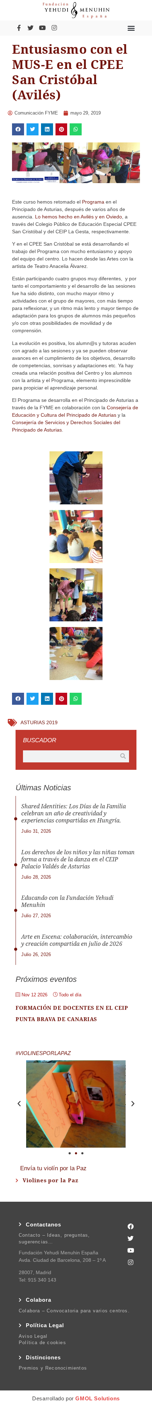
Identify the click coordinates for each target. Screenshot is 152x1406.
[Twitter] (30, 27)
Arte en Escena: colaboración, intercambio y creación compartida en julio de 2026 (76, 940)
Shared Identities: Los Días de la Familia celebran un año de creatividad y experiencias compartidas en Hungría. (73, 813)
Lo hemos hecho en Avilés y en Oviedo (78, 216)
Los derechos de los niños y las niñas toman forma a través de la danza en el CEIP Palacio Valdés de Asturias (78, 859)
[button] (131, 28)
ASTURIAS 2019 (39, 722)
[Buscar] (123, 756)
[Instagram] (54, 27)
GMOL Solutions (97, 1398)
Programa (93, 202)
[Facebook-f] (18, 27)
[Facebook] (131, 1226)
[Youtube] (42, 27)
